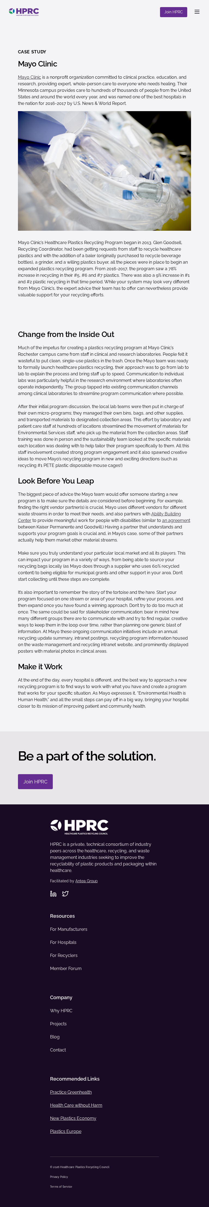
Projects (58, 1023)
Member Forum (66, 968)
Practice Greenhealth (71, 1092)
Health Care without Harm (76, 1105)
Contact (58, 1050)
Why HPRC (61, 1010)
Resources (62, 916)
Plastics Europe (65, 1131)
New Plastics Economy (73, 1118)
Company (61, 997)
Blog (55, 1036)
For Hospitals (63, 942)
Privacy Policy (59, 1176)
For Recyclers (64, 955)
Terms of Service (61, 1186)
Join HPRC (173, 12)
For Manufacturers (68, 929)
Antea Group (86, 881)
